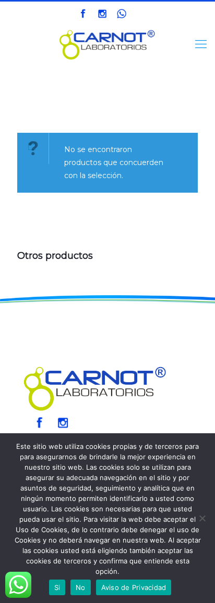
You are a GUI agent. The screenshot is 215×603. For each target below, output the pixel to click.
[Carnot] (107, 44)
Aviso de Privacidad (133, 587)
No (81, 587)
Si (57, 587)
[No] (202, 518)
